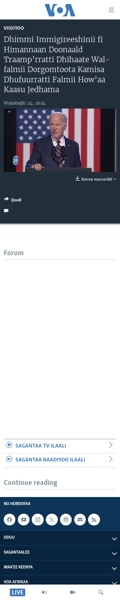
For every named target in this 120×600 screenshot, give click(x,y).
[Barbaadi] (101, 592)
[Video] (72, 592)
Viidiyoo (14, 28)
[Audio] (44, 592)
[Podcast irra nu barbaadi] (66, 519)
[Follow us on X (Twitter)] (52, 519)
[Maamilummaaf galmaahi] (80, 519)
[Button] (12, 201)
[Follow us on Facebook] (9, 519)
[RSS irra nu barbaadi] (94, 519)
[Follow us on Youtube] (24, 519)
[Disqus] (60, 337)
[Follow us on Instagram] (37, 519)
